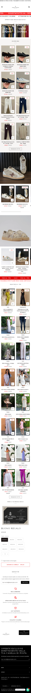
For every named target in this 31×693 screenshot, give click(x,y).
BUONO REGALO (11, 528)
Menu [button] (2, 667)
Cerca (21, 689)
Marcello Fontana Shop (9, 689)
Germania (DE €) (15, 686)
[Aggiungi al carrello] (27, 60)
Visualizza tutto (15, 149)
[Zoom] (5, 522)
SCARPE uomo (15, 168)
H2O (8, 307)
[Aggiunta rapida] (12, 60)
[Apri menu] (3, 7)
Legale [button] (3, 672)
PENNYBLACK (23, 307)
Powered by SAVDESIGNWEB (8, 690)
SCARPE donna (15, 230)
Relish (8, 335)
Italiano (4, 686)
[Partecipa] (28, 659)
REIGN (23, 335)
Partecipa (25, 582)
